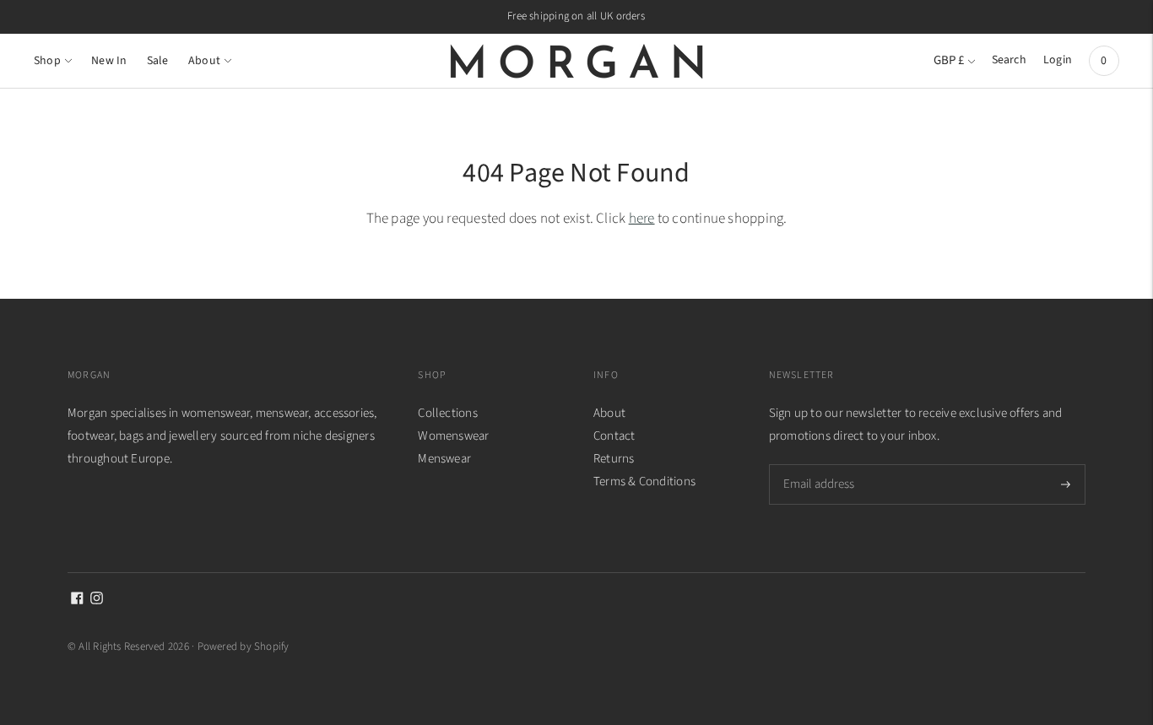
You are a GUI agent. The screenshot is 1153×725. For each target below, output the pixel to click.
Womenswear (453, 436)
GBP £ (949, 60)
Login (1057, 59)
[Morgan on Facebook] (77, 600)
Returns (614, 459)
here (642, 218)
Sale (158, 60)
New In (109, 60)
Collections (447, 413)
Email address (818, 464)
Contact (614, 436)
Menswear (444, 459)
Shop (47, 60)
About (204, 60)
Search (1009, 59)
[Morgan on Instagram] (96, 600)
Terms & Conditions (644, 481)
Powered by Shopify (244, 646)
